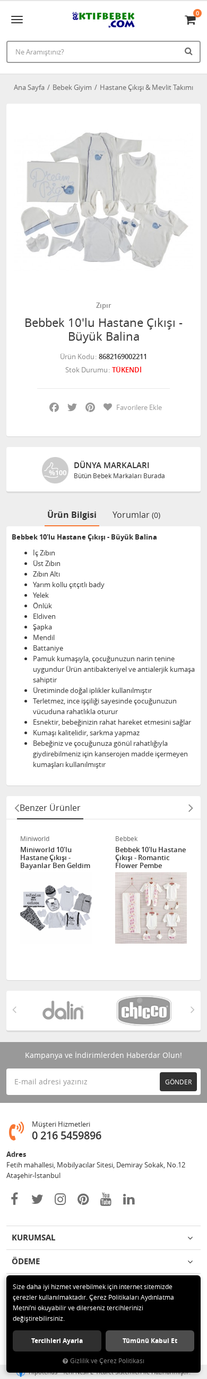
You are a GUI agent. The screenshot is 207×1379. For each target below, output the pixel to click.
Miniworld (34, 838)
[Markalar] (48, 1010)
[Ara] (190, 51)
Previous (16, 807)
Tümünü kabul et (150, 1340)
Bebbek (126, 838)
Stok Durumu (86, 370)
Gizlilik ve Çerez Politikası (107, 1361)
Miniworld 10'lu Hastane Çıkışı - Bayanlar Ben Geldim (55, 858)
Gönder (178, 1081)
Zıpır (103, 305)
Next (191, 807)
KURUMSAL (33, 1237)
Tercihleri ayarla (57, 1340)
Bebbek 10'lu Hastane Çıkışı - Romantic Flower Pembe (150, 858)
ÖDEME (26, 1261)
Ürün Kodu (77, 356)
